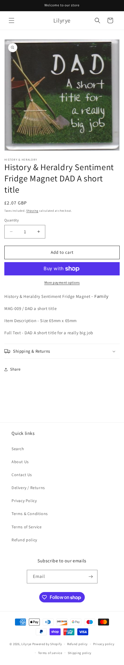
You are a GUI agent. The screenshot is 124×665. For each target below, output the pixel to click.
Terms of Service (27, 526)
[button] (11, 20)
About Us (20, 461)
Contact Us (22, 474)
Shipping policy (80, 653)
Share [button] (15, 369)
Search (18, 448)
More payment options (62, 282)
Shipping (32, 211)
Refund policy (24, 539)
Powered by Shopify (47, 644)
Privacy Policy (24, 500)
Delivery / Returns (28, 487)
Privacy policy (103, 644)
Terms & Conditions (30, 513)
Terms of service (50, 653)
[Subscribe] (90, 576)
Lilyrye (26, 644)
